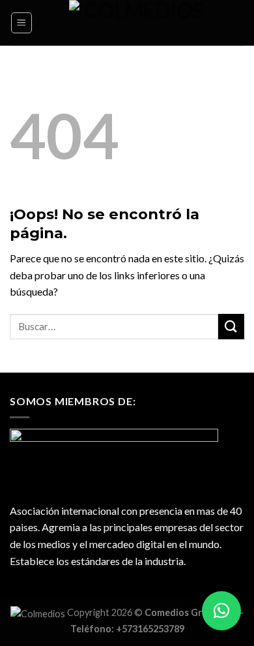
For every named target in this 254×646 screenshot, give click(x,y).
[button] (221, 610)
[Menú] (22, 22)
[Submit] (231, 326)
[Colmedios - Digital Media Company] (138, 23)
